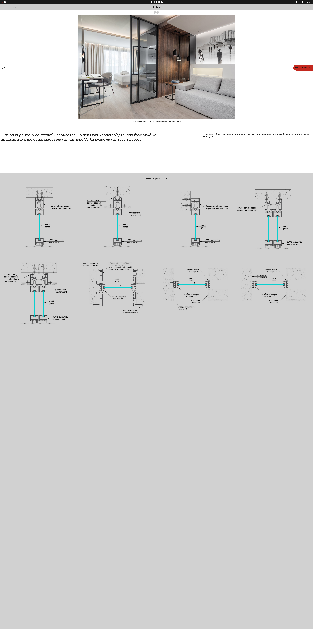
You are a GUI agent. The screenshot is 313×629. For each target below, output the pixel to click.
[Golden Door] (156, 2)
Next (157, 12)
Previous (155, 12)
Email (310, 7)
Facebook (303, 7)
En (2, 2)
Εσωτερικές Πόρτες (10, 7)
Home (2, 7)
